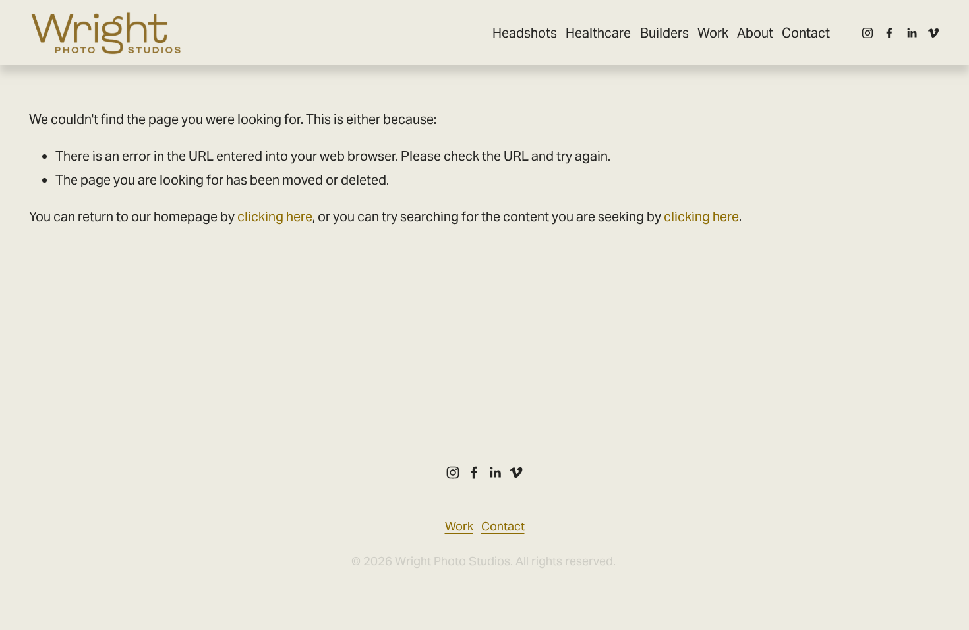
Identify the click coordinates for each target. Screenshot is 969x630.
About (755, 33)
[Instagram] (867, 33)
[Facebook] (889, 33)
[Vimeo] (933, 33)
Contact (806, 33)
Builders (664, 33)
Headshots (524, 33)
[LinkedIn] (911, 33)
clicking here (274, 216)
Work (712, 33)
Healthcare (598, 33)
